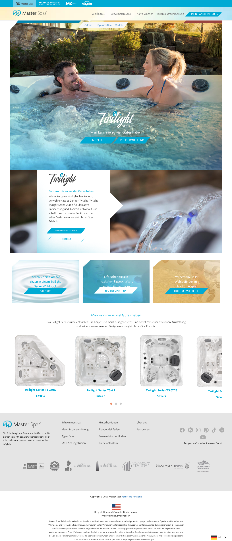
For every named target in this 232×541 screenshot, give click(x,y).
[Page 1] (111, 404)
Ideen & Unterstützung (170, 13)
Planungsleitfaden (109, 429)
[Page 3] (121, 404)
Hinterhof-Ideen (108, 422)
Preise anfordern (108, 443)
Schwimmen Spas (121, 13)
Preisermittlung (132, 140)
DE (219, 537)
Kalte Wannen (145, 13)
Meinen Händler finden (112, 436)
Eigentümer (68, 436)
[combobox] (218, 537)
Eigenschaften (116, 290)
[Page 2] (116, 404)
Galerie (45, 291)
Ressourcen (143, 429)
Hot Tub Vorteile (186, 291)
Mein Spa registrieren (74, 443)
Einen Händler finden (204, 14)
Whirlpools (98, 13)
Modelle (98, 140)
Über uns (141, 422)
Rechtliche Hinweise (132, 496)
